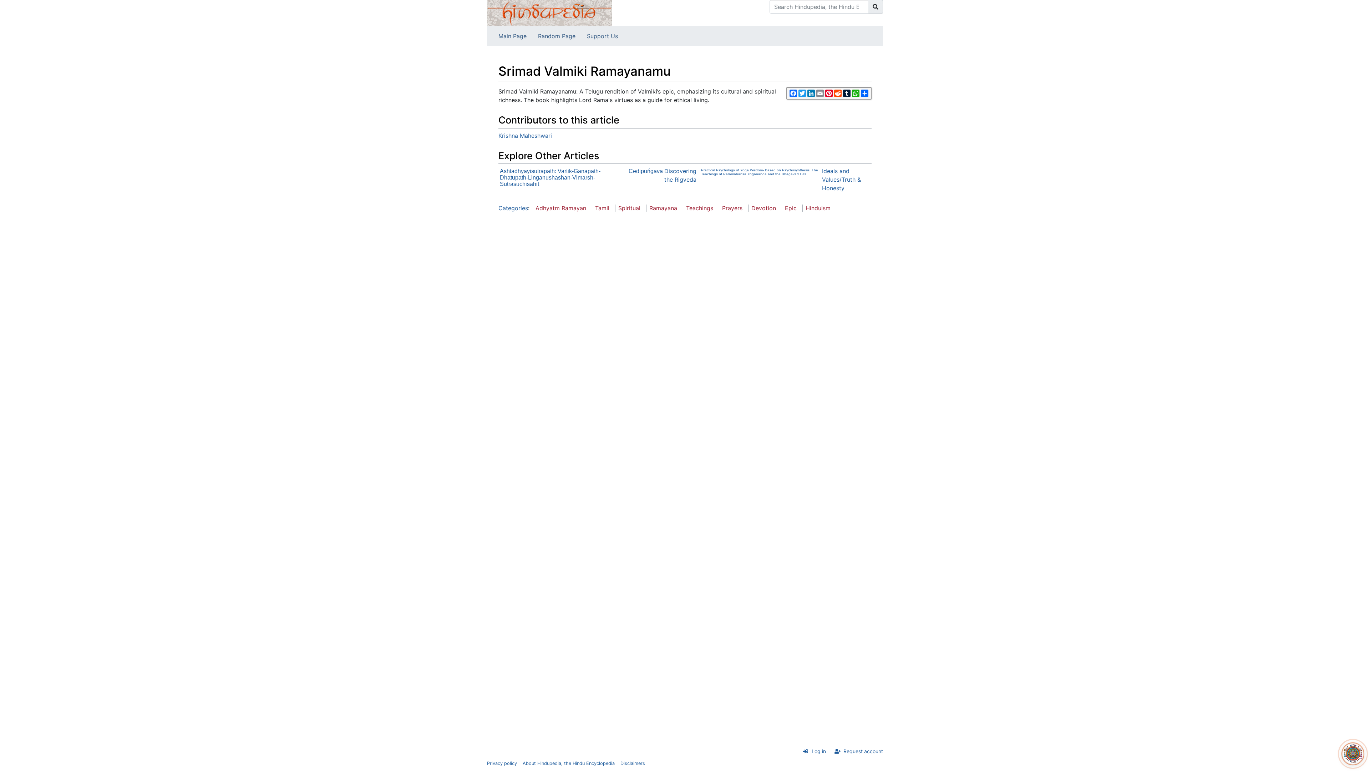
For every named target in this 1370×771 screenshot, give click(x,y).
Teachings (699, 208)
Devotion (763, 208)
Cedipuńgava (646, 171)
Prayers (732, 208)
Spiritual (629, 208)
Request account (863, 751)
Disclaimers (632, 763)
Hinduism (818, 208)
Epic (791, 208)
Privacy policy (502, 763)
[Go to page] (875, 7)
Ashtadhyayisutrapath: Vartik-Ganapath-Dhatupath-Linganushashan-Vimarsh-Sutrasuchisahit (550, 177)
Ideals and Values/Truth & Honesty (841, 179)
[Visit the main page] (549, 12)
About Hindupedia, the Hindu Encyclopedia (569, 763)
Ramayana (663, 208)
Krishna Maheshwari (525, 135)
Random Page (556, 36)
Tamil (602, 208)
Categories (513, 208)
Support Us (602, 36)
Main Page (512, 36)
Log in (819, 751)
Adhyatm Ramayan (561, 208)
